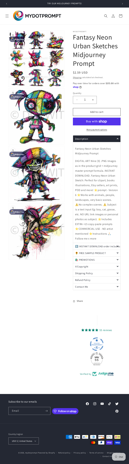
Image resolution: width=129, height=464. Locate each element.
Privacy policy (80, 453)
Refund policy (64, 453)
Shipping (77, 77)
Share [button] (80, 300)
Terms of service (96, 453)
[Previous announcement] (6, 3)
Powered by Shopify (46, 453)
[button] (7, 16)
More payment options (97, 129)
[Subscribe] (46, 411)
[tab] (97, 138)
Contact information (111, 456)
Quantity (77, 93)
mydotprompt (31, 453)
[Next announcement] (122, 3)
